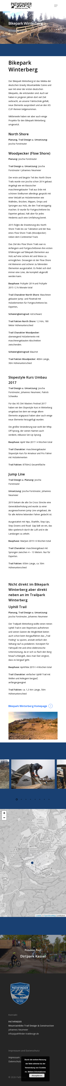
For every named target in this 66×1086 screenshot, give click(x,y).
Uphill (23, 31)
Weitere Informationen (37, 1071)
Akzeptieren (37, 1075)
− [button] (4, 818)
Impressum (14, 1057)
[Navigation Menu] (56, 5)
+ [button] (4, 813)
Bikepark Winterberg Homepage (27, 706)
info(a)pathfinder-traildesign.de (23, 1033)
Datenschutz (14, 1061)
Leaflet (38, 915)
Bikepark (13, 31)
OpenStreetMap (50, 915)
